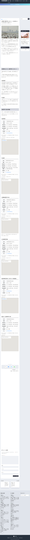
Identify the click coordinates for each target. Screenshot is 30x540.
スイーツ (9, 2)
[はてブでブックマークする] (11, 367)
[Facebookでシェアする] (9, 367)
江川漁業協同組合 (9, 253)
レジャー (17, 369)
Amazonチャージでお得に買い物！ (15, 4)
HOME (15, 536)
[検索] (28, 19)
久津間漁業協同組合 (10, 211)
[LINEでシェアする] (14, 367)
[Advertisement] (15, 12)
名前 (2, 465)
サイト (3, 472)
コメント (3, 455)
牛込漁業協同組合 (8, 172)
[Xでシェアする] (6, 367)
